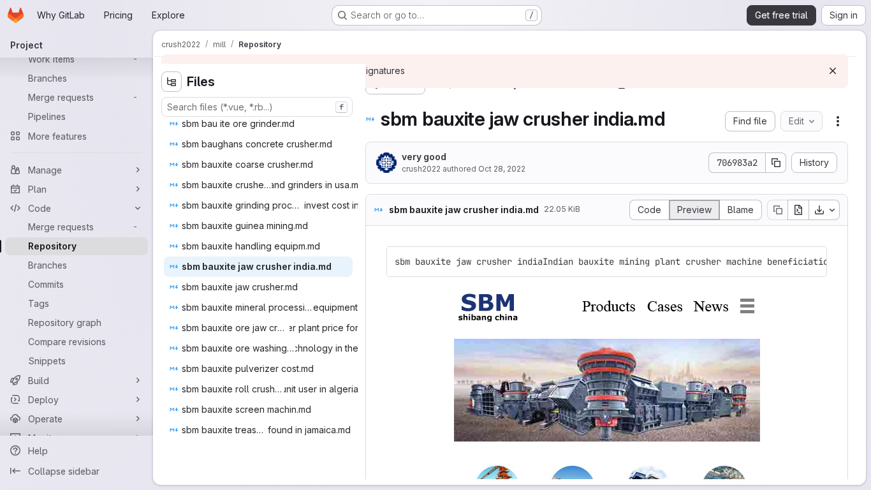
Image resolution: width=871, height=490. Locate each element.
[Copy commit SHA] (776, 162)
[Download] (824, 210)
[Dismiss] (832, 70)
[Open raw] (798, 210)
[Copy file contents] (777, 210)
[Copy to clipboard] (811, 261)
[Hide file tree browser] (171, 81)
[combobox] (257, 107)
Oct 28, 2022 (501, 169)
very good (424, 156)
